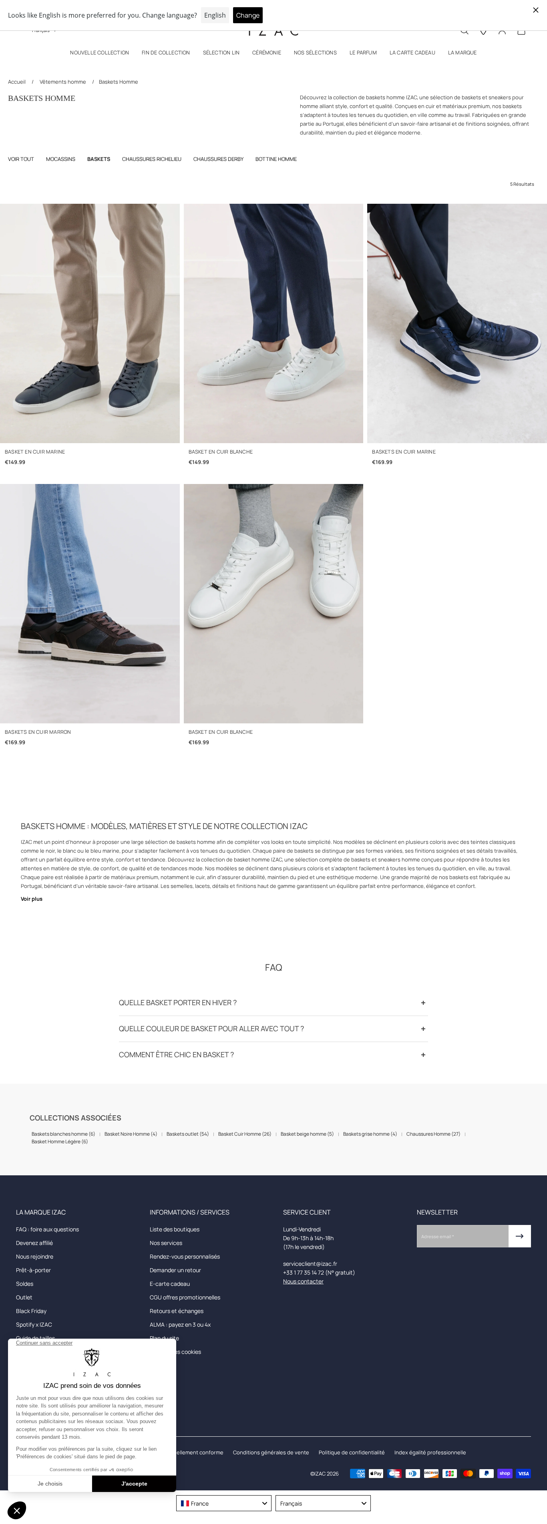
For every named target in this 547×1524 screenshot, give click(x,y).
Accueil (17, 81)
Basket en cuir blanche (221, 451)
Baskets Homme (118, 81)
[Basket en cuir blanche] (274, 323)
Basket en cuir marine (35, 451)
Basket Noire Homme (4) (131, 1133)
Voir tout (21, 159)
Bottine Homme (276, 159)
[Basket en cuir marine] (90, 323)
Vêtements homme (62, 81)
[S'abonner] (520, 1236)
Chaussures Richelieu (151, 159)
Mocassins (60, 159)
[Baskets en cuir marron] (90, 603)
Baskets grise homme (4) (370, 1133)
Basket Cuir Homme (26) (244, 1133)
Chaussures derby (218, 159)
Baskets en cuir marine (403, 451)
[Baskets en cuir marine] (457, 323)
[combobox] (223, 1503)
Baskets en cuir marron (38, 732)
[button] (99, 54)
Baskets (98, 159)
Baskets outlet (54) (188, 1133)
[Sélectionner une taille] (90, 432)
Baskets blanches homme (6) (63, 1133)
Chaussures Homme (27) (433, 1133)
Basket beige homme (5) (307, 1133)
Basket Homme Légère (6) (60, 1141)
